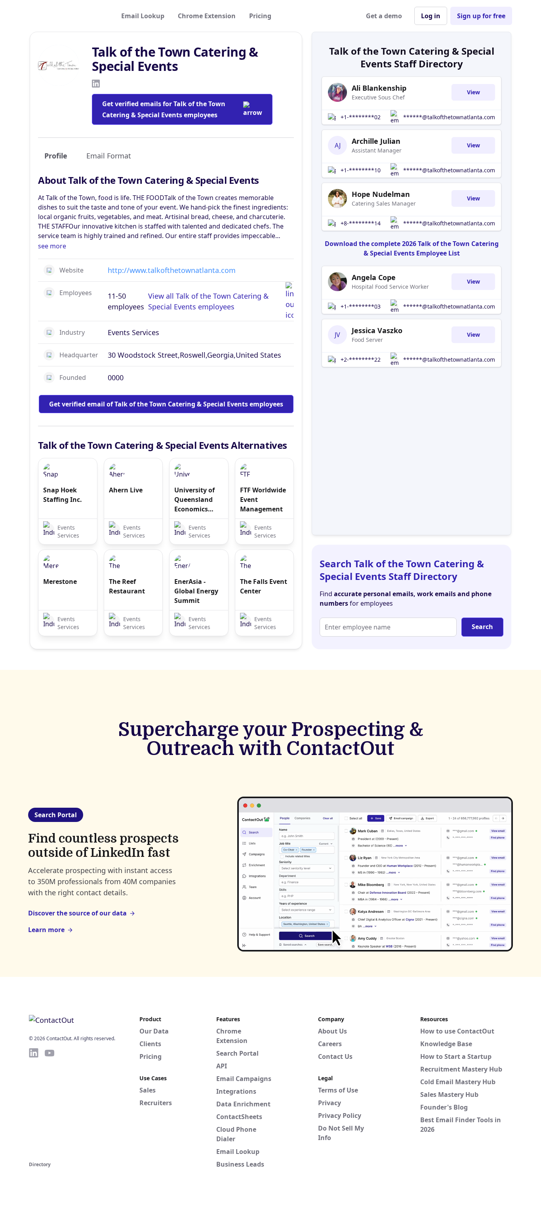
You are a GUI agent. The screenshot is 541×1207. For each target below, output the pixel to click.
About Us (332, 1031)
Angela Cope (374, 277)
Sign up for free (481, 15)
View (473, 92)
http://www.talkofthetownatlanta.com (172, 270)
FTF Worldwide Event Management (263, 499)
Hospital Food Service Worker (390, 286)
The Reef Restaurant (127, 586)
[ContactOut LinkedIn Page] (33, 1103)
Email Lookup (142, 15)
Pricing (260, 15)
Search (482, 626)
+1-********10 (361, 170)
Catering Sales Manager (384, 203)
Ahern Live (126, 490)
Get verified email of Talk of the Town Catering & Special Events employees (166, 404)
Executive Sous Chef (378, 97)
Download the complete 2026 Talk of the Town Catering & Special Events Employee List (412, 248)
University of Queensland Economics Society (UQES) (196, 500)
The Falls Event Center (263, 586)
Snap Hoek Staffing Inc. (62, 495)
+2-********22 (361, 359)
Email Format (108, 155)
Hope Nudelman (381, 194)
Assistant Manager (377, 150)
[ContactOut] (68, 16)
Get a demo (384, 15)
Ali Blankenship (379, 88)
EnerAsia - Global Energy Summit (196, 591)
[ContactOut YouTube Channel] (49, 1103)
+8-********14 (361, 223)
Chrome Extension (207, 15)
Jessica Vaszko (377, 330)
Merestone (60, 581)
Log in (430, 15)
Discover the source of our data (77, 913)
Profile (55, 155)
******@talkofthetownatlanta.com (449, 117)
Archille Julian (376, 141)
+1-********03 (361, 306)
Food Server (367, 339)
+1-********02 (361, 117)
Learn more (46, 929)
